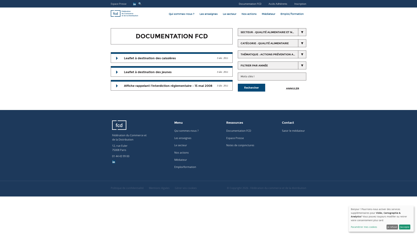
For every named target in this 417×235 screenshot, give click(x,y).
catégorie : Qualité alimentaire (265, 43)
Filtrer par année (254, 65)
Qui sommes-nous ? (181, 14)
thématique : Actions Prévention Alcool (271, 54)
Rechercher (251, 87)
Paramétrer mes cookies (364, 226)
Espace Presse (118, 3)
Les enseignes (209, 14)
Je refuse (392, 226)
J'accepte (404, 226)
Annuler (292, 88)
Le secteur (229, 14)
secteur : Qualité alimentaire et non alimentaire (273, 32)
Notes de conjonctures (240, 145)
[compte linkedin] (134, 4)
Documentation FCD (238, 131)
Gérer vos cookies (186, 188)
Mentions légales (159, 188)
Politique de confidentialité (127, 188)
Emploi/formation (292, 14)
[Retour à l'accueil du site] (124, 14)
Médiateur (268, 14)
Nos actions (249, 14)
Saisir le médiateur (293, 131)
